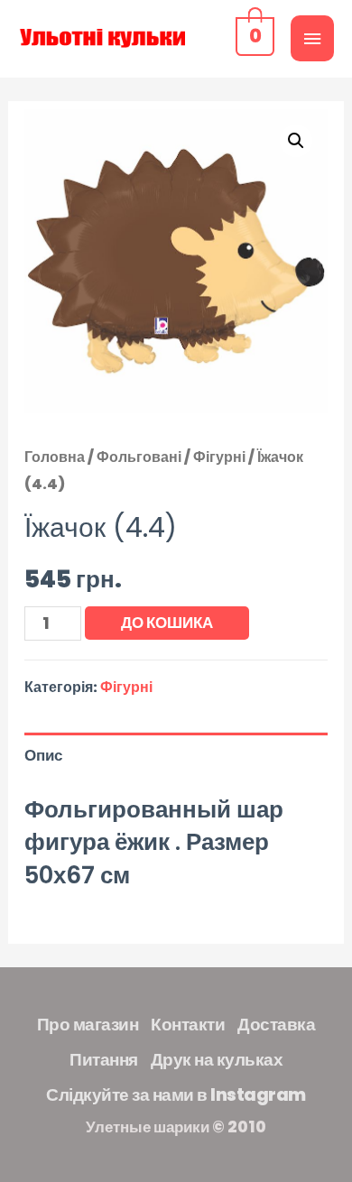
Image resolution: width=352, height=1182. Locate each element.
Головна (54, 457)
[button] (296, 141)
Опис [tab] (43, 755)
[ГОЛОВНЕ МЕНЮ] (312, 38)
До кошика (167, 622)
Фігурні (219, 457)
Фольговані (139, 457)
